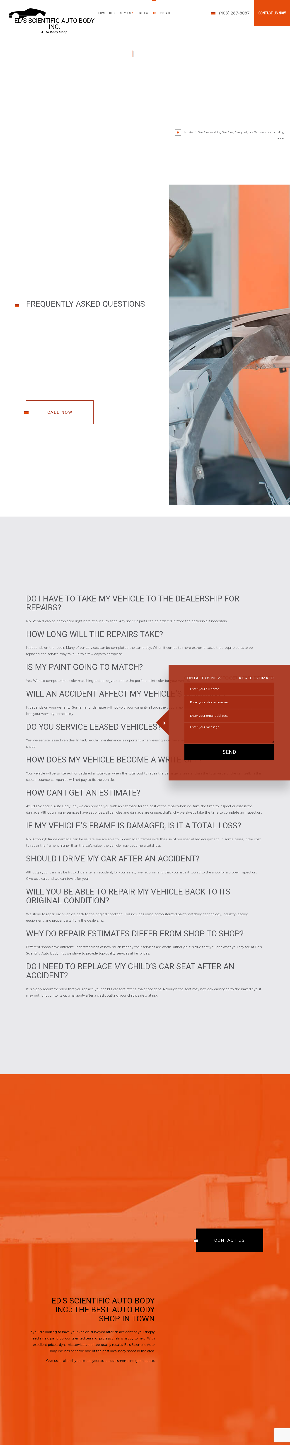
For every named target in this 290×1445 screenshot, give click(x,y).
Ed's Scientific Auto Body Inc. (54, 24)
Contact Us (229, 1240)
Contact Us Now (272, 13)
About (113, 13)
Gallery (143, 13)
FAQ (154, 13)
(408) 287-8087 (234, 13)
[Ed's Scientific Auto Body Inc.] (27, 13)
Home (101, 13)
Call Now (59, 412)
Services (125, 13)
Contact (165, 13)
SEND (229, 752)
